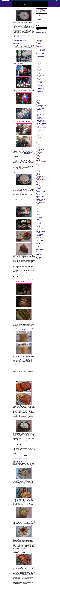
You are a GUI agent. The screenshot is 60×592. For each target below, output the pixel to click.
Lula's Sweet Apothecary (27, 153)
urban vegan (39, 117)
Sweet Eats (39, 257)
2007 (38, 25)
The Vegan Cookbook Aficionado (40, 109)
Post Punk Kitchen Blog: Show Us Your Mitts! (41, 113)
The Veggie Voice (40, 251)
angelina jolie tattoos (40, 155)
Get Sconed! (39, 219)
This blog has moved (40, 207)
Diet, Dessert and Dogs (40, 56)
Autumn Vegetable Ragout (40, 149)
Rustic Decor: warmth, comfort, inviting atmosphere (41, 40)
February (39, 19)
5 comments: (24, 40)
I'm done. (38, 158)
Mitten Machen (39, 172)
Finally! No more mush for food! (19, 552)
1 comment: (24, 195)
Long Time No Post (16, 8)
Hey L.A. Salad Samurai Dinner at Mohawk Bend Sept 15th (41, 127)
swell (38, 246)
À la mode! (38, 226)
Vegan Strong (39, 151)
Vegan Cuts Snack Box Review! (41, 134)
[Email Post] (27, 40)
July (38, 16)
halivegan (38, 190)
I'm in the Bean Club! (40, 46)
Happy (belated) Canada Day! (41, 191)
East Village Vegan (40, 240)
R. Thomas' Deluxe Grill (40, 75)
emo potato (39, 104)
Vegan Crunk (39, 45)
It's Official (38, 188)
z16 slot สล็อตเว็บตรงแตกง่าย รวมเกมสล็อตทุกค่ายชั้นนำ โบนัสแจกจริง (41, 50)
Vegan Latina (39, 126)
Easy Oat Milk (39, 69)
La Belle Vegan (39, 154)
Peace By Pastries (40, 175)
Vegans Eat (39, 237)
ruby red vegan (39, 181)
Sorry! (38, 238)
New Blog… (38, 197)
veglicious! (39, 222)
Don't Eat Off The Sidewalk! (41, 123)
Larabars (24, 581)
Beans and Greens (40, 157)
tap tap (38, 102)
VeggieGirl (38, 164)
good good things (40, 91)
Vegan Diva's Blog (40, 59)
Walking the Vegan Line (41, 199)
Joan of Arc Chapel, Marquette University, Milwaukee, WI (41, 60)
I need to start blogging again (41, 210)
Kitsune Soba (39, 146)
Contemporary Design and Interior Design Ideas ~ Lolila (41, 106)
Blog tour (38, 229)
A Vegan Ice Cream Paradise (41, 225)
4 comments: (24, 458)
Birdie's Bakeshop (40, 254)
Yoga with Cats (39, 131)
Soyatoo (23, 434)
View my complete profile (40, 11)
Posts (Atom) (19, 589)
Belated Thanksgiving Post (18, 199)
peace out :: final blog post (40, 118)
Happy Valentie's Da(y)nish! (41, 179)
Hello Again (38, 173)
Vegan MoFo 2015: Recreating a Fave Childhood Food (41, 99)
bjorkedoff (38, 178)
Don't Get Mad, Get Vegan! (41, 120)
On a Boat (38, 182)
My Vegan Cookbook (40, 88)
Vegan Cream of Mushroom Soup (41, 121)
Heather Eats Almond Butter (41, 32)
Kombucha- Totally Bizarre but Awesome (20, 444)
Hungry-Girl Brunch (39, 235)
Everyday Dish (39, 187)
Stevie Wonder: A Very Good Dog (41, 63)
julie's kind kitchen (40, 234)
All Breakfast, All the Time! (18, 462)
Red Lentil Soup (39, 66)
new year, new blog (39, 213)
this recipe (27, 480)
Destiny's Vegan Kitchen (41, 196)
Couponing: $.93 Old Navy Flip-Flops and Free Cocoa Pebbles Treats (41, 170)
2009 (38, 22)
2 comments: (24, 272)
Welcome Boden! (39, 200)
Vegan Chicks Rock (40, 160)
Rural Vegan (39, 247)
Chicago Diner (31, 281)
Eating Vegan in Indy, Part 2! (41, 176)
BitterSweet (39, 29)
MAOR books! (39, 95)
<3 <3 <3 (38, 232)
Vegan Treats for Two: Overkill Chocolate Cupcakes (41, 82)
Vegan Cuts (39, 258)
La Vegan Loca (39, 168)
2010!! (14, 172)
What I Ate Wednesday (40, 137)
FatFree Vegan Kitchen (40, 53)
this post (18, 189)
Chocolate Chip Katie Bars (40, 36)
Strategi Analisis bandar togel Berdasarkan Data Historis (41, 33)
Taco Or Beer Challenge (40, 124)
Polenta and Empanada (40, 185)
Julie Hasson (39, 48)
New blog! (38, 194)
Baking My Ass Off (39, 217)
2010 (38, 15)
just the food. (39, 42)
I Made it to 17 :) (16, 276)
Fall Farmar (38, 220)
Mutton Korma (39, 78)
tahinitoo (38, 243)
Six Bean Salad (39, 43)
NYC (13, 44)
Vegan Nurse (39, 184)
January (39, 20)
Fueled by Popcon (40, 101)
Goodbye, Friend (39, 152)
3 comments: (24, 168)
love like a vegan (40, 193)
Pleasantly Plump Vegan (41, 231)
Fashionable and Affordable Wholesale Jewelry (40, 86)
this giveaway (25, 455)
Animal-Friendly (40, 9)
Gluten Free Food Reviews (41, 255)
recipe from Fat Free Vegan (16, 190)
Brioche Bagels (39, 72)
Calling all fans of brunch (40, 223)
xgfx (38, 84)
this (15, 501)
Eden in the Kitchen (40, 228)
